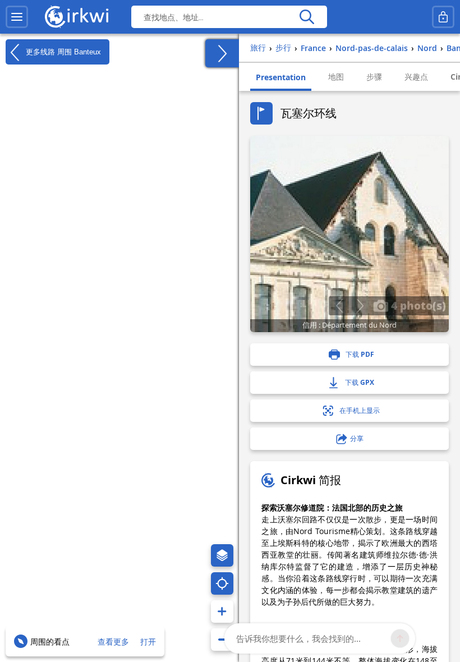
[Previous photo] (339, 305)
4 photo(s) (417, 305)
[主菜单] (17, 17)
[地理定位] (222, 583)
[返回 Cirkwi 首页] (77, 17)
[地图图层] (222, 555)
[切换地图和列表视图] (222, 53)
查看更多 (113, 641)
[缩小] (222, 639)
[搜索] (306, 17)
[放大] (222, 611)
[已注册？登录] (443, 17)
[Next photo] (359, 305)
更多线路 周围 (62, 51)
